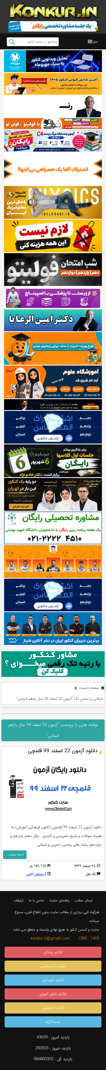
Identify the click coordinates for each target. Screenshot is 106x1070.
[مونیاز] (53, 628)
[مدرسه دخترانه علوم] (53, 382)
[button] (95, 41)
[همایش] (53, 494)
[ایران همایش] (53, 528)
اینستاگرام (53, 1022)
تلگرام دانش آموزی (53, 994)
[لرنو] (53, 236)
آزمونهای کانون (36, 874)
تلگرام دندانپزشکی (53, 966)
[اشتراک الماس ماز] (53, 427)
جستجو (12, 42)
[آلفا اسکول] (53, 169)
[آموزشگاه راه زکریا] (53, 404)
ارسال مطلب (83, 900)
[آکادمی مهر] (53, 561)
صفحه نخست (89, 688)
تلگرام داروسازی (53, 980)
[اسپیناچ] (53, 298)
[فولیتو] (53, 123)
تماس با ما (36, 900)
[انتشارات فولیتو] (53, 269)
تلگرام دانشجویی (53, 1008)
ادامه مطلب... (15, 854)
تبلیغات (19, 900)
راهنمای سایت (59, 900)
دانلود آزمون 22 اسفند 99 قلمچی (63, 751)
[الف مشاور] (53, 348)
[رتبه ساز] (53, 106)
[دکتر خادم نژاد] (53, 460)
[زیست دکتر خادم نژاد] (53, 141)
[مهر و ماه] (53, 61)
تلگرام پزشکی (53, 952)
